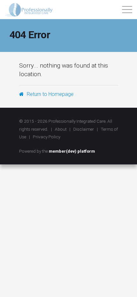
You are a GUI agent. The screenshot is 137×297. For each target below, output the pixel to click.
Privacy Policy (46, 136)
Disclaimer (83, 129)
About (61, 129)
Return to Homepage (49, 94)
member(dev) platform (72, 151)
